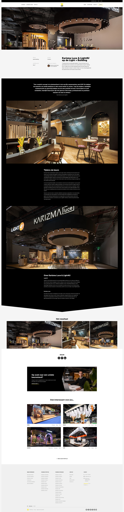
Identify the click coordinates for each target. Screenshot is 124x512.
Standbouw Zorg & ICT (58, 502)
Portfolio (36, 4)
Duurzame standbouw (30, 476)
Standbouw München (44, 485)
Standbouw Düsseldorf (44, 476)
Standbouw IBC (57, 488)
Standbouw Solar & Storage (59, 497)
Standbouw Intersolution (59, 490)
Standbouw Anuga (58, 478)
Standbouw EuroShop (58, 483)
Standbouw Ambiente (58, 476)
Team (70, 478)
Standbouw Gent (43, 481)
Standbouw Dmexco (58, 481)
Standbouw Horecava (58, 485)
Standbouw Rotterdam (44, 488)
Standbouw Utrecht (44, 490)
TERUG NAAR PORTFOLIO (62, 458)
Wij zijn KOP (71, 474)
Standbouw (23, 4)
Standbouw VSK (57, 499)
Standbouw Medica (58, 492)
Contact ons (71, 481)
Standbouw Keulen (44, 483)
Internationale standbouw (31, 481)
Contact (100, 4)
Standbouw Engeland (44, 478)
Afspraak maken (35, 383)
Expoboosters (89, 4)
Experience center (29, 4)
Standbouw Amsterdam (44, 474)
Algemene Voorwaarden (40, 509)
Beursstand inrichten (30, 474)
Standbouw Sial (57, 495)
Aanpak (85, 4)
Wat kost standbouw (30, 483)
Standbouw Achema (58, 474)
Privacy (35, 509)
